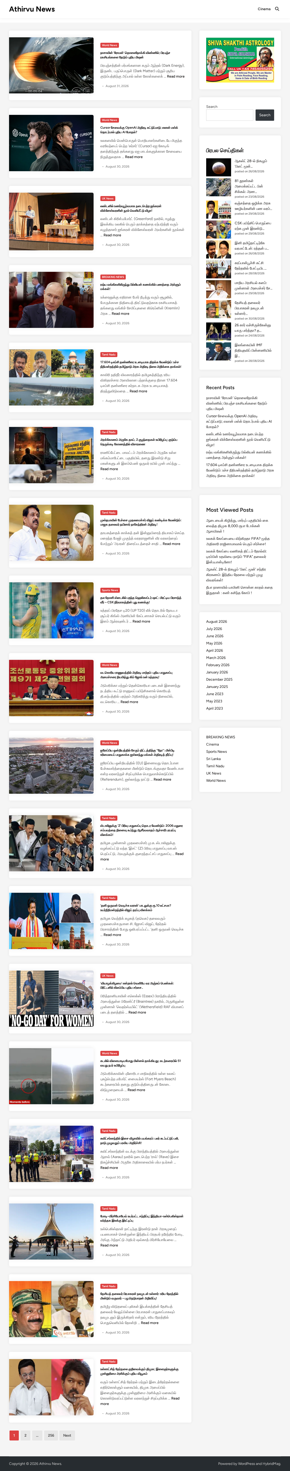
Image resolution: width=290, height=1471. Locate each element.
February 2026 (218, 665)
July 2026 (214, 629)
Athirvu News (32, 9)
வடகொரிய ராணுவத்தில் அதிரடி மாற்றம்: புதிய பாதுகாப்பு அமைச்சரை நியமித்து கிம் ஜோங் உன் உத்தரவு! (136, 674)
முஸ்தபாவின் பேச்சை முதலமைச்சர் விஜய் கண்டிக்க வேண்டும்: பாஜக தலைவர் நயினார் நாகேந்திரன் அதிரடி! (140, 522)
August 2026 (216, 621)
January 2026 (217, 672)
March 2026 (216, 658)
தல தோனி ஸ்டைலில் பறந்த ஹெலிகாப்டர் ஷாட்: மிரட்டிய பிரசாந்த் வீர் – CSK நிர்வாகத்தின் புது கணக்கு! (140, 600)
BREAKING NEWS (113, 277)
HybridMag (271, 1464)
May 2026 (214, 643)
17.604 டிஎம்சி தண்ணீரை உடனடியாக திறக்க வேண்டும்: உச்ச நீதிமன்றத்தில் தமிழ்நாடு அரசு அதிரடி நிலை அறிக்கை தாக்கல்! (140, 364)
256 (51, 1435)
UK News (108, 198)
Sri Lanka (213, 759)
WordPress (246, 1464)
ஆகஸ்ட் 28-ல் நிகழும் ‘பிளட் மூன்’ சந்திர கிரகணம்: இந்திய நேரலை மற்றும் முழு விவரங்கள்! (236, 574)
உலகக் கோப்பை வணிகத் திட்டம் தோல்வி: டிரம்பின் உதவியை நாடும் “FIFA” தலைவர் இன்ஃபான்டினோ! (236, 556)
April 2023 (214, 708)
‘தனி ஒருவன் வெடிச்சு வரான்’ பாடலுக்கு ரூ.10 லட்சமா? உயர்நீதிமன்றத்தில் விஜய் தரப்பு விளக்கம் (135, 907)
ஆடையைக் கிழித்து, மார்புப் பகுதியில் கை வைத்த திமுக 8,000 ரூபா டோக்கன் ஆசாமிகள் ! (237, 525)
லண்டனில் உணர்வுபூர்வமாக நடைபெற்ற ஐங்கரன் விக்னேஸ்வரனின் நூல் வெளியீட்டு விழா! (131, 208)
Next (67, 1435)
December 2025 (219, 679)
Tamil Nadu (109, 354)
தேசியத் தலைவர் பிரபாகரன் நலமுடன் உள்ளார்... (249, 308)
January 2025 (217, 687)
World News (109, 45)
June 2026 (214, 636)
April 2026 (214, 650)
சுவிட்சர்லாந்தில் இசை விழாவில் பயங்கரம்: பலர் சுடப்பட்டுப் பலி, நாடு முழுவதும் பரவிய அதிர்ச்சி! (139, 1140)
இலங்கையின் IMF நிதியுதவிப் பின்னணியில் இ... (253, 350)
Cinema (264, 9)
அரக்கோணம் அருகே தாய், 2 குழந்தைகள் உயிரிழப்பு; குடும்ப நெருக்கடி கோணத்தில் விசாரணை (138, 442)
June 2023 (214, 694)
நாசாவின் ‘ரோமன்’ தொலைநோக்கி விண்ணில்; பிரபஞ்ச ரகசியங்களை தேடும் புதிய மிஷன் (135, 55)
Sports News (110, 590)
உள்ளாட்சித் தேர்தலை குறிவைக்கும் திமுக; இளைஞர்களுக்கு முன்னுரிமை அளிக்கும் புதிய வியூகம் (139, 1371)
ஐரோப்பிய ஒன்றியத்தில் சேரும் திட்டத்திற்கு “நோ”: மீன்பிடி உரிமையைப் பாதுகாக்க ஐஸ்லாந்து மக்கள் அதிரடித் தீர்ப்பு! (137, 752)
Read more (176, 76)
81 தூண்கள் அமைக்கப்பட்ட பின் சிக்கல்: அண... (249, 186)
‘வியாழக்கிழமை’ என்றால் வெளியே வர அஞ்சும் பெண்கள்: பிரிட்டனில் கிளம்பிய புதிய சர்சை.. (137, 985)
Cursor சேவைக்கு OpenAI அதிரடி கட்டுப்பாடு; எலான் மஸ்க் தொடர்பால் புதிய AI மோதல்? (239, 421)
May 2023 (214, 701)
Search (212, 106)
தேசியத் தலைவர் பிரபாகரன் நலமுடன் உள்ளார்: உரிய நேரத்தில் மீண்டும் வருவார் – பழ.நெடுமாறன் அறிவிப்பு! (139, 1296)
